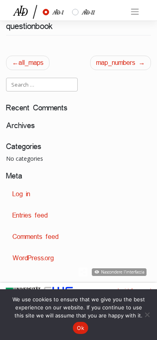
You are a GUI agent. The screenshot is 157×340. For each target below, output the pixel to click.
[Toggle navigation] (135, 11)
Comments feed (35, 236)
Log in (21, 194)
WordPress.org (33, 258)
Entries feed (30, 215)
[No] (147, 315)
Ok (80, 328)
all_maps (31, 62)
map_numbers (115, 62)
